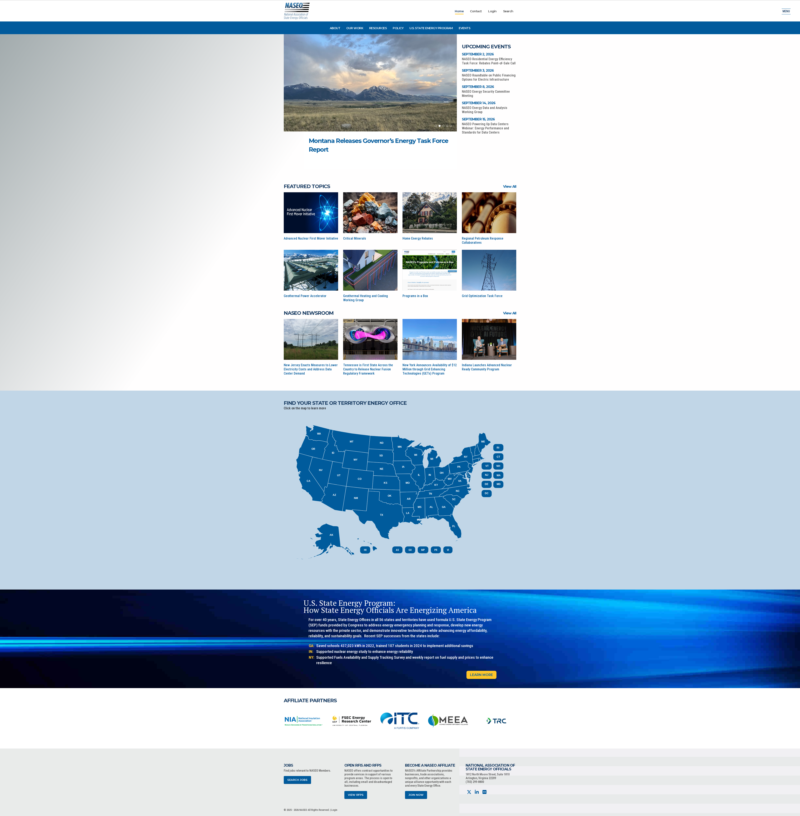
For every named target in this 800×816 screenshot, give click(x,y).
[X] (469, 792)
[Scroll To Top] (793, 811)
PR (435, 549)
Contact (476, 11)
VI (448, 549)
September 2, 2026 (478, 54)
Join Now (416, 794)
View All (509, 186)
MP (423, 549)
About (335, 28)
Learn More (481, 675)
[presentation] (287, 720)
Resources (378, 28)
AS (397, 549)
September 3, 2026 (478, 70)
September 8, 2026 (478, 87)
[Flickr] (484, 792)
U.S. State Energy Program (431, 28)
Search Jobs (297, 779)
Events (464, 28)
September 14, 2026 (479, 103)
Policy (398, 28)
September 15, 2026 (478, 119)
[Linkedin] (476, 792)
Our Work (354, 28)
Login (492, 11)
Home (459, 11)
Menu (786, 11)
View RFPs (356, 794)
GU (410, 549)
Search (508, 11)
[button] (436, 126)
